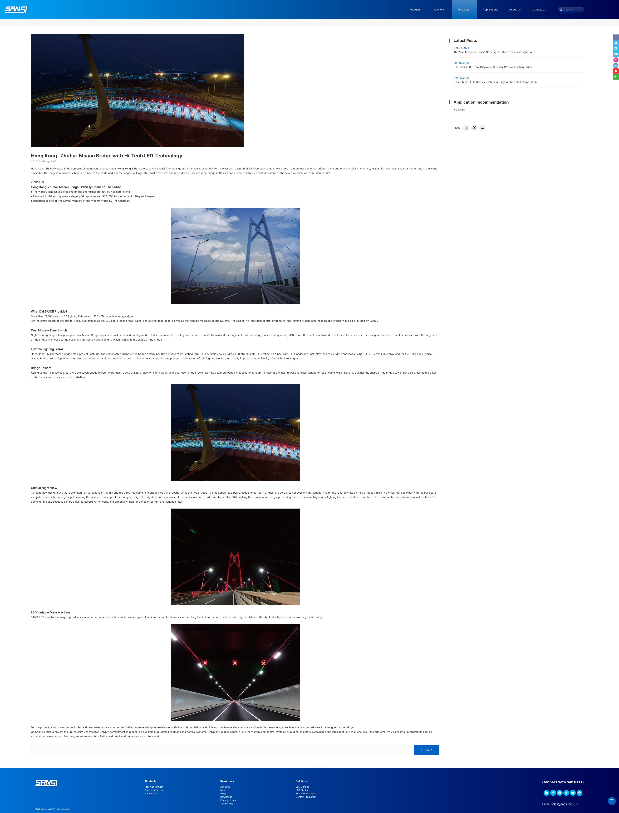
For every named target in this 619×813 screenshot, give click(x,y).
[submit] (561, 10)
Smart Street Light (305, 793)
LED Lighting (302, 786)
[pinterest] (579, 793)
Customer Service (154, 790)
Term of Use (226, 803)
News (223, 790)
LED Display (302, 790)
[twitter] (474, 128)
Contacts (150, 781)
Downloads (226, 797)
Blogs (223, 793)
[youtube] (573, 793)
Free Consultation (154, 786)
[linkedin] (482, 128)
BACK (428, 749)
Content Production (306, 797)
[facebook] (466, 128)
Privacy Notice (228, 800)
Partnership (151, 793)
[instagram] (560, 793)
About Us (225, 786)
